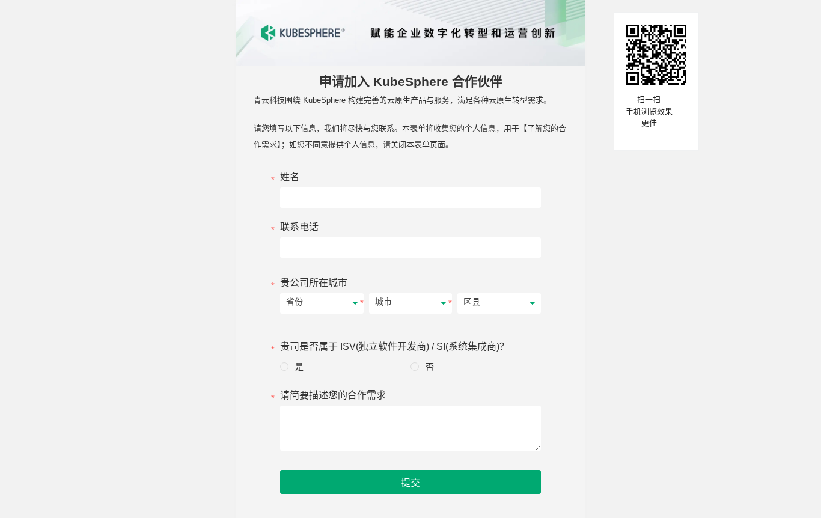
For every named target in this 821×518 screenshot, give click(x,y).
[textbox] (410, 112)
